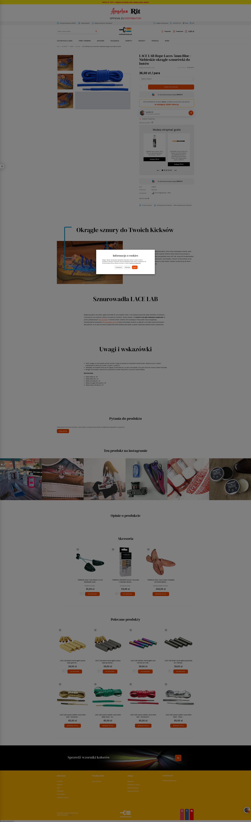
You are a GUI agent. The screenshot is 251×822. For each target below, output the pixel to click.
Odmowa (127, 267)
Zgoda (134, 267)
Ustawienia (118, 267)
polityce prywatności (135, 263)
